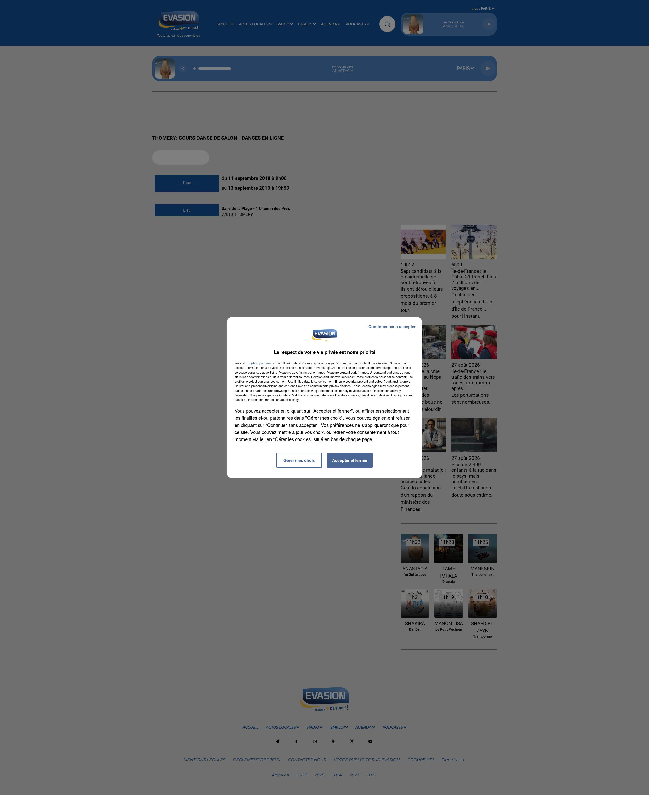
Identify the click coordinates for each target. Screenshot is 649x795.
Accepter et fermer (350, 460)
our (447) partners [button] (258, 363)
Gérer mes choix (299, 460)
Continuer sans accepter (392, 326)
